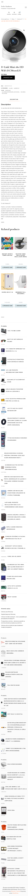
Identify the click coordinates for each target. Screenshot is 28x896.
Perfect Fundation (6, 6)
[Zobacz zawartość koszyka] (19, 13)
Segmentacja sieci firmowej (8, 614)
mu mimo (23, 91)
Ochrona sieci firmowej (7, 612)
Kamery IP (16, 88)
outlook (4, 93)
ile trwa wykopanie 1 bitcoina (10, 91)
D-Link (11, 88)
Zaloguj (14, 14)
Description (14, 99)
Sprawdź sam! (8, 77)
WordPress (15, 893)
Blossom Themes (15, 891)
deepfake (7, 90)
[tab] (14, 99)
